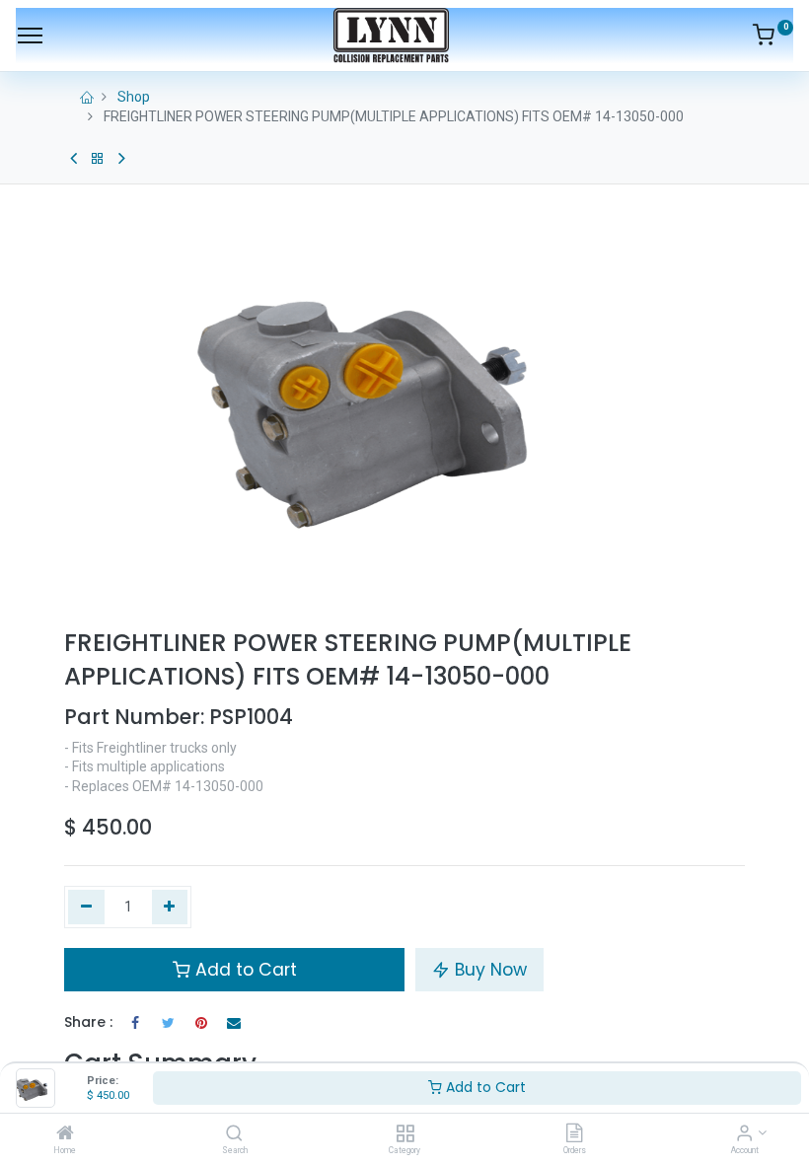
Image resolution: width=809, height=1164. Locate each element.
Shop (133, 97)
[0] (773, 38)
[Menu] (30, 35)
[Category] (405, 1134)
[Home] (65, 1134)
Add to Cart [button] (243, 970)
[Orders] (574, 1134)
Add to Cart (484, 1087)
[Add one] (170, 907)
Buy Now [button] (488, 970)
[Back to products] (98, 159)
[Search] (234, 1134)
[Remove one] (86, 907)
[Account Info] (744, 1134)
